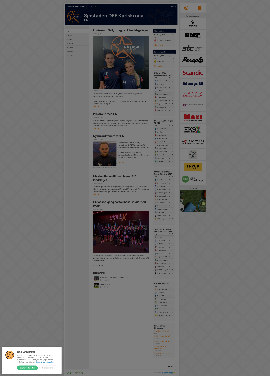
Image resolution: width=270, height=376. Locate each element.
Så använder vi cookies (45, 362)
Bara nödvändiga (48, 368)
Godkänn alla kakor (27, 368)
